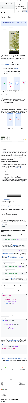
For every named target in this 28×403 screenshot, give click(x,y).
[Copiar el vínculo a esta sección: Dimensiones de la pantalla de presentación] (15, 102)
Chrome (2, 392)
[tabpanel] (14, 227)
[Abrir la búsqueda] (17, 0)
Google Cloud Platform (3, 394)
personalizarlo (4, 151)
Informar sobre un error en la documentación (22, 382)
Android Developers (3, 10)
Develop (2, 3)
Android (2, 370)
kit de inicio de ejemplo (6, 199)
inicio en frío (22, 63)
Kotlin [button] (6, 224)
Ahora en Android (7, 360)
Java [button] (5, 293)
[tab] (2, 224)
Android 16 (2, 381)
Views (11, 3)
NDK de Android (11, 385)
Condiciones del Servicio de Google (15, 205)
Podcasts (2, 377)
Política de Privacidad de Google (6, 206)
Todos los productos (3, 395)
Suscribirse (15, 399)
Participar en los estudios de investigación (22, 384)
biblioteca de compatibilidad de (16, 165)
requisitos (14, 148)
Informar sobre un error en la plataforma (22, 380)
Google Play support (21, 383)
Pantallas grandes (21, 370)
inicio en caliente (17, 68)
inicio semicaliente (7, 64)
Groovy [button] (3, 224)
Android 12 (2, 385)
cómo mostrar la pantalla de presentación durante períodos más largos (14, 181)
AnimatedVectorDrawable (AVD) (17, 167)
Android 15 (2, 382)
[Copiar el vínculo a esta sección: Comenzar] (4, 219)
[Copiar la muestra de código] (26, 225)
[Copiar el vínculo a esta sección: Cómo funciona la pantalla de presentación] (18, 62)
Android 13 (2, 384)
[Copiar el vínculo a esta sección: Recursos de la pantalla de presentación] (14, 183)
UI (11, 10)
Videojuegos (11, 370)
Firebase (2, 393)
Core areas (6, 3)
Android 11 (2, 386)
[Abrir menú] (1, 1)
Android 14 (2, 383)
